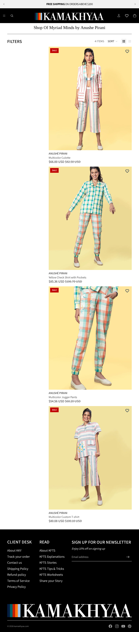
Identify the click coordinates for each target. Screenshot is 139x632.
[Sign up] (128, 557)
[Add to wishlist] (127, 51)
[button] (113, 41)
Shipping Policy (17, 569)
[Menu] (4, 16)
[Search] (12, 16)
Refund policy (16, 574)
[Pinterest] (129, 626)
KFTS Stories (47, 562)
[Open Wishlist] (127, 16)
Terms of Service (18, 581)
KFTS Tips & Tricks (51, 569)
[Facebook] (110, 626)
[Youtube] (123, 626)
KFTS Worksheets (51, 574)
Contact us (14, 562)
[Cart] (135, 16)
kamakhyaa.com (21, 626)
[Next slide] (135, 4)
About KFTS (47, 550)
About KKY (14, 550)
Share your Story (50, 581)
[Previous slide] (4, 4)
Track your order (18, 556)
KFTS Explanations (51, 556)
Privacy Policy (16, 587)
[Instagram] (117, 626)
